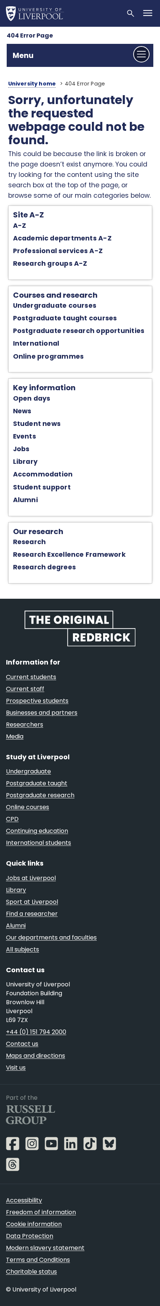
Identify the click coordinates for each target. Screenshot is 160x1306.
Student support (42, 487)
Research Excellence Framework (69, 554)
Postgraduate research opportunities (79, 330)
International (36, 343)
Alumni (25, 499)
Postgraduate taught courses (65, 318)
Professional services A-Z (58, 250)
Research (29, 541)
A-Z (19, 225)
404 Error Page (30, 35)
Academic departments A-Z (62, 238)
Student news (37, 423)
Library (25, 461)
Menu (23, 55)
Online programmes (48, 356)
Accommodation (43, 474)
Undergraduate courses (55, 305)
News (22, 411)
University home (32, 83)
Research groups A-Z (50, 263)
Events (24, 436)
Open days (32, 398)
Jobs (21, 449)
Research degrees (44, 567)
